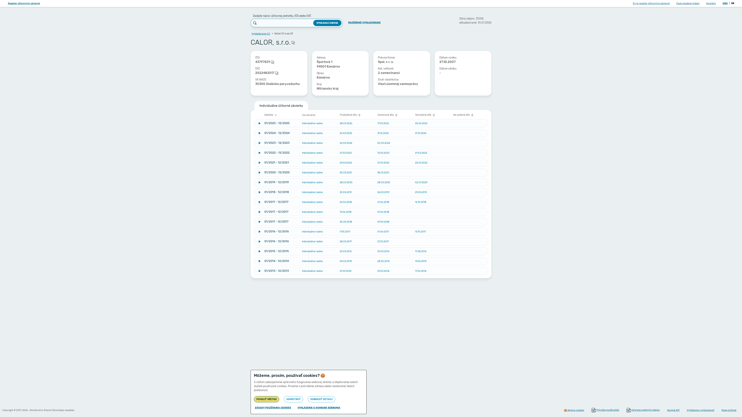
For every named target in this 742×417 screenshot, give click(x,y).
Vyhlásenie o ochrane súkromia (319, 407)
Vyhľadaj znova (327, 23)
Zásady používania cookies (273, 407)
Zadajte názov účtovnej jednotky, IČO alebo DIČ (282, 16)
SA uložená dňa (461, 115)
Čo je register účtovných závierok (651, 3)
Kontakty (711, 3)
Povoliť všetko (266, 399)
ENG (725, 3)
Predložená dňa (348, 115)
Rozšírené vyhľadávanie (364, 22)
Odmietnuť (293, 399)
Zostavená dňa (386, 115)
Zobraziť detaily (321, 399)
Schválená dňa (423, 115)
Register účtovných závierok (24, 3)
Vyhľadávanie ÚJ (261, 33)
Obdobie (269, 115)
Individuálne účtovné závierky (281, 106)
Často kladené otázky (688, 3)
